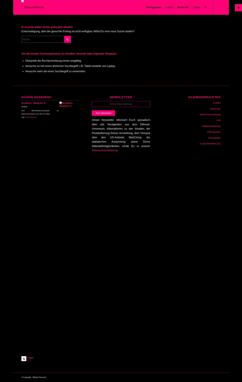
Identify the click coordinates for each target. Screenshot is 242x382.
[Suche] (205, 7)
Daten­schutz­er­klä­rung (210, 114)
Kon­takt (217, 103)
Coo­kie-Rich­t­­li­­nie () (210, 143)
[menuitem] (153, 7)
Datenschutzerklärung (105, 150)
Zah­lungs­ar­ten (214, 132)
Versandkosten (31, 117)
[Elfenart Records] (32, 7)
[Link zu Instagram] (218, 7)
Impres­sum (215, 109)
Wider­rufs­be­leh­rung (211, 126)
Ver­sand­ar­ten (214, 138)
